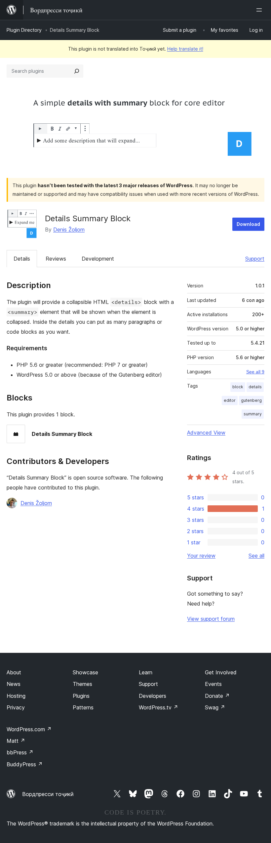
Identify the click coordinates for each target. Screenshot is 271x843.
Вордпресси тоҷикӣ (48, 794)
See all (256, 555)
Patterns (83, 707)
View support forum (211, 618)
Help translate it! (185, 49)
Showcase (85, 672)
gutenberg (251, 400)
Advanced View (206, 432)
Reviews (56, 258)
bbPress (20, 752)
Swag (215, 707)
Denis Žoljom (69, 229)
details (255, 386)
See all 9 (255, 371)
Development (98, 258)
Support (254, 258)
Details (22, 258)
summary (253, 413)
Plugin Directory (24, 30)
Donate (217, 696)
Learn (145, 672)
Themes (82, 684)
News (13, 684)
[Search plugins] (76, 71)
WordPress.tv (158, 707)
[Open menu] (260, 10)
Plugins (81, 696)
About (14, 672)
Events (213, 684)
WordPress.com (29, 729)
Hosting (16, 696)
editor (230, 400)
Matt (16, 741)
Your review (201, 555)
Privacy (16, 707)
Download (248, 224)
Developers (152, 696)
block (237, 386)
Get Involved (221, 672)
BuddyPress (25, 764)
